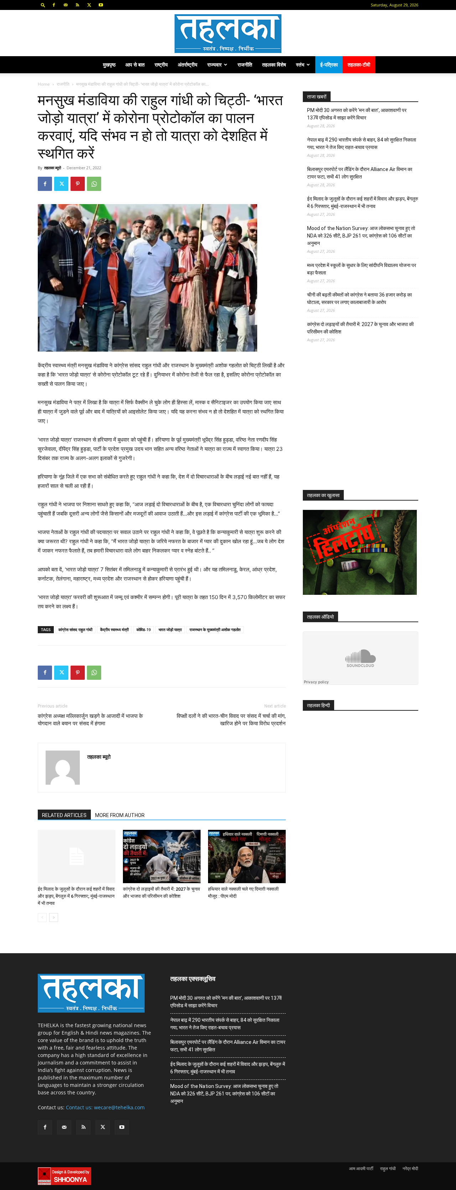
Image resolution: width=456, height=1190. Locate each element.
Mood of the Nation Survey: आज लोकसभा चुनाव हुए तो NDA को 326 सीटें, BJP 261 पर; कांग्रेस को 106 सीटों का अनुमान (361, 235)
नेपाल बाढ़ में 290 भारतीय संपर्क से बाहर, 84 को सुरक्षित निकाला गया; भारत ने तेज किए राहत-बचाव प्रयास (361, 143)
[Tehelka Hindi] (228, 33)
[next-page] (53, 917)
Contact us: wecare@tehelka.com (105, 1107)
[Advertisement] (356, 422)
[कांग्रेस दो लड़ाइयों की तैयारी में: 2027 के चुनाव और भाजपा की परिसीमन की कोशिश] (162, 856)
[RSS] (77, 5)
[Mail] (65, 5)
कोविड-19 (143, 629)
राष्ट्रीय (161, 64)
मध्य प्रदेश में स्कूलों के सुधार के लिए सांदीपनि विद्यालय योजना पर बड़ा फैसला (361, 269)
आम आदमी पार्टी (361, 1168)
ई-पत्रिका (329, 64)
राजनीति (245, 64)
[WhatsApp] (94, 184)
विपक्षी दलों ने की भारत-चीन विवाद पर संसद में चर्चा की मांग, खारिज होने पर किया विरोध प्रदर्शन (231, 720)
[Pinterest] (78, 184)
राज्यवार (214, 64)
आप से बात (135, 64)
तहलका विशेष (274, 64)
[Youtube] (100, 5)
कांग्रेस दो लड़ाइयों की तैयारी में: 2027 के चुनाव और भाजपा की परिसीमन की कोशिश (360, 328)
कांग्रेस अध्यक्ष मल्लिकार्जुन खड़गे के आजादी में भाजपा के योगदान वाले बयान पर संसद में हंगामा (90, 720)
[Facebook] (53, 5)
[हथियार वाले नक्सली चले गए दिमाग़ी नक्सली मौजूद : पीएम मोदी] (247, 856)
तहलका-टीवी (359, 64)
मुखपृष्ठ (109, 64)
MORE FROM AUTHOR (120, 815)
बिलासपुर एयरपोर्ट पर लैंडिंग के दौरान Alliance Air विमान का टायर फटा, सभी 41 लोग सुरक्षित (359, 173)
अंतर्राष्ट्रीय (187, 64)
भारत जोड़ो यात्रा (170, 629)
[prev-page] (42, 917)
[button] (43, 4)
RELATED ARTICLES (64, 815)
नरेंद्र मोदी (410, 1168)
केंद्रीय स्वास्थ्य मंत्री (114, 629)
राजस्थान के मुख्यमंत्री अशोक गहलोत (215, 629)
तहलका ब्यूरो (52, 167)
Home (44, 84)
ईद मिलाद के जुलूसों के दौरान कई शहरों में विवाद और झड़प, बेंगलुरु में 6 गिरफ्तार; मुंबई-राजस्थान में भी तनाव (76, 896)
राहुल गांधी (388, 1168)
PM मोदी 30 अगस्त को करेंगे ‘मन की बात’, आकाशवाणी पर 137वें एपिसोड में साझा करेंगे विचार (356, 114)
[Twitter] (89, 5)
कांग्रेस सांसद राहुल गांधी (75, 629)
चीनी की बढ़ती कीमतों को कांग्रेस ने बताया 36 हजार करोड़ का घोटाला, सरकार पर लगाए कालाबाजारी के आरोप (359, 298)
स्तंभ (300, 64)
